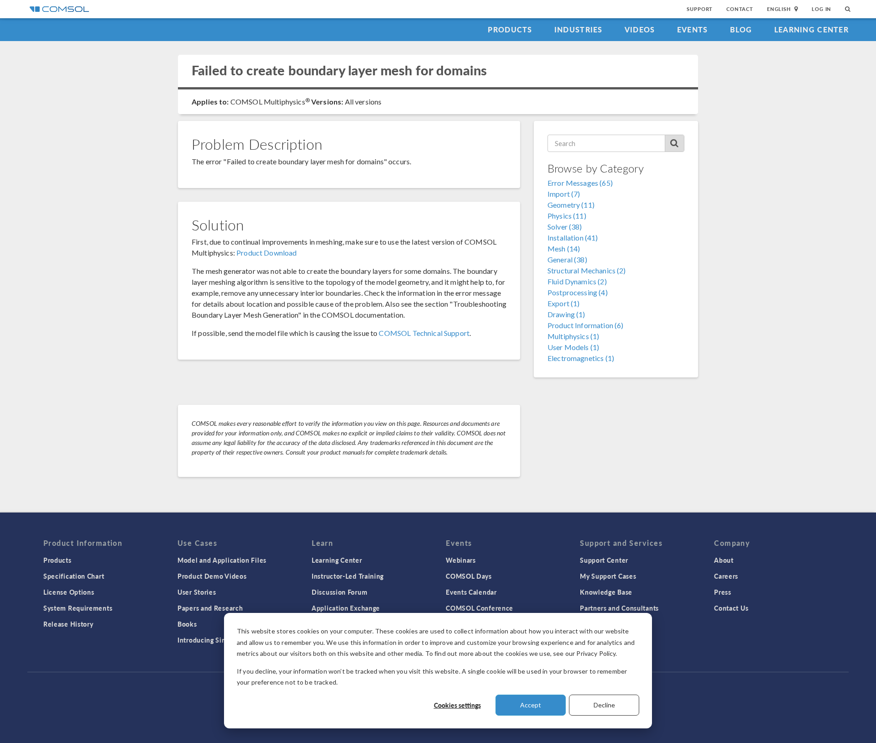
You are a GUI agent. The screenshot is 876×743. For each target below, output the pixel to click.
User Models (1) (573, 347)
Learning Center (811, 29)
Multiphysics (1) (573, 336)
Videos (640, 29)
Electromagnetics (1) (581, 358)
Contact (739, 8)
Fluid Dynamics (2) (577, 281)
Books (187, 623)
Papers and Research (210, 607)
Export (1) (564, 303)
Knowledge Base (606, 591)
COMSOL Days (469, 576)
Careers (726, 576)
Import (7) (564, 193)
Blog (741, 29)
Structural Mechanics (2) (587, 270)
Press (722, 591)
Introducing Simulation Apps (222, 639)
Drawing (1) (566, 314)
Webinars (461, 560)
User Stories (196, 591)
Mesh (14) (564, 248)
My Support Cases (608, 576)
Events (692, 29)
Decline (604, 705)
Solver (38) (565, 226)
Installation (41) (573, 237)
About (724, 560)
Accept (530, 705)
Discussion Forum (339, 591)
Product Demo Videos (211, 576)
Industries (578, 29)
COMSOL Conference (479, 607)
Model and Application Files (221, 560)
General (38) (567, 259)
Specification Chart (73, 576)
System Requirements (77, 607)
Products (510, 29)
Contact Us (731, 607)
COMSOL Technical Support (424, 333)
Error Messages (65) (580, 182)
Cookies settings (457, 705)
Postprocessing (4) (578, 292)
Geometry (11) (571, 204)
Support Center (604, 560)
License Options (68, 591)
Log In (821, 8)
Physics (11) (567, 215)
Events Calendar (471, 591)
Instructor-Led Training (348, 576)
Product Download (266, 252)
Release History (68, 623)
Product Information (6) (585, 325)
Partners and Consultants (619, 607)
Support (700, 8)
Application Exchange (346, 607)
